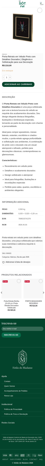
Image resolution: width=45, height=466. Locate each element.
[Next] (43, 296)
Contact (33, 459)
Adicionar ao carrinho (18, 84)
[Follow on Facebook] (3, 428)
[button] (3, 3)
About (5, 459)
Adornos (4, 54)
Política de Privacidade (13, 409)
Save (6, 281)
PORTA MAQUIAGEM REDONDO (33, 302)
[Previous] (1, 296)
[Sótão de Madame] (22, 3)
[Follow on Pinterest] (9, 428)
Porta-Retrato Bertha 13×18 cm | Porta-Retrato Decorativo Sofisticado (11, 304)
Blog (25, 459)
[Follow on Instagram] (6, 428)
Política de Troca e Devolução (16, 414)
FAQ (40, 459)
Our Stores (15, 459)
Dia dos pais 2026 (23, 257)
